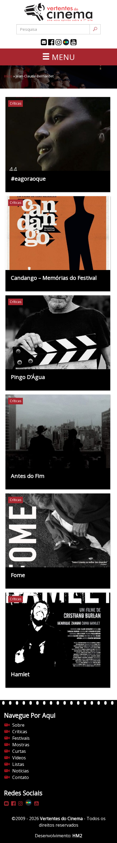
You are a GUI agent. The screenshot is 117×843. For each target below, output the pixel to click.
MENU (62, 57)
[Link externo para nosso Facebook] (51, 42)
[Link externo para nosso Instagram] (58, 42)
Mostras (20, 745)
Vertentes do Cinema (61, 818)
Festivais (21, 738)
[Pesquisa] (95, 29)
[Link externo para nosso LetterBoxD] (66, 42)
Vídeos (19, 758)
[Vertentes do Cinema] (58, 12)
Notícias (20, 771)
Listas (18, 764)
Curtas (19, 751)
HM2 (77, 836)
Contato (20, 777)
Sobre (18, 725)
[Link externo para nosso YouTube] (73, 42)
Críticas (19, 732)
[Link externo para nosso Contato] (44, 42)
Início (8, 76)
